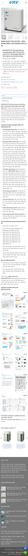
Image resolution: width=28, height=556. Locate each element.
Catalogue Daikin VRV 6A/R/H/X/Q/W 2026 (16, 511)
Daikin (4, 81)
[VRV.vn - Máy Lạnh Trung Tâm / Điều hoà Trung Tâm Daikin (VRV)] (14, 2)
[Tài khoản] (26, 2)
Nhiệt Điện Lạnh (9, 550)
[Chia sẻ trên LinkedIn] (16, 87)
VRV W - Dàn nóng (10, 79)
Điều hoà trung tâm (11, 81)
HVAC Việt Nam (19, 548)
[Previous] (3, 20)
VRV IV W (20, 81)
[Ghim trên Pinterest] (13, 87)
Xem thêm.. (22, 477)
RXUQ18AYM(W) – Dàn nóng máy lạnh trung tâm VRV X (20, 446)
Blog (6, 548)
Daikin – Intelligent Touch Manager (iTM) (15, 521)
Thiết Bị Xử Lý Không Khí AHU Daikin (16, 516)
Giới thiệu (21, 550)
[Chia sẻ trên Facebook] (5, 87)
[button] (2, 2)
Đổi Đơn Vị (11, 548)
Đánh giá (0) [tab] (5, 100)
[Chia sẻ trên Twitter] (8, 87)
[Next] (24, 20)
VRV (17, 81)
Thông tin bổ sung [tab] (7, 98)
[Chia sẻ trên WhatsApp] (2, 87)
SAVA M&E (18, 554)
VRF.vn (16, 550)
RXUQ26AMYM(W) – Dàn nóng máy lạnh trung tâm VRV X (7, 446)
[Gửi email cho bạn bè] (10, 87)
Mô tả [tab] (3, 95)
